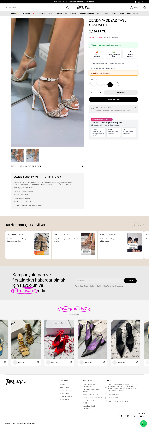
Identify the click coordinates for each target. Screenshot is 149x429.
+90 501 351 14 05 (114, 398)
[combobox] (36, 7)
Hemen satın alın (114, 99)
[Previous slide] (134, 224)
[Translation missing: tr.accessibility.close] (135, 107)
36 (92, 85)
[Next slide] (141, 224)
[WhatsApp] (143, 423)
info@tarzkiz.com (113, 394)
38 (105, 85)
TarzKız (12, 423)
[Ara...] (67, 7)
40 (116, 84)
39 (110, 84)
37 (98, 85)
